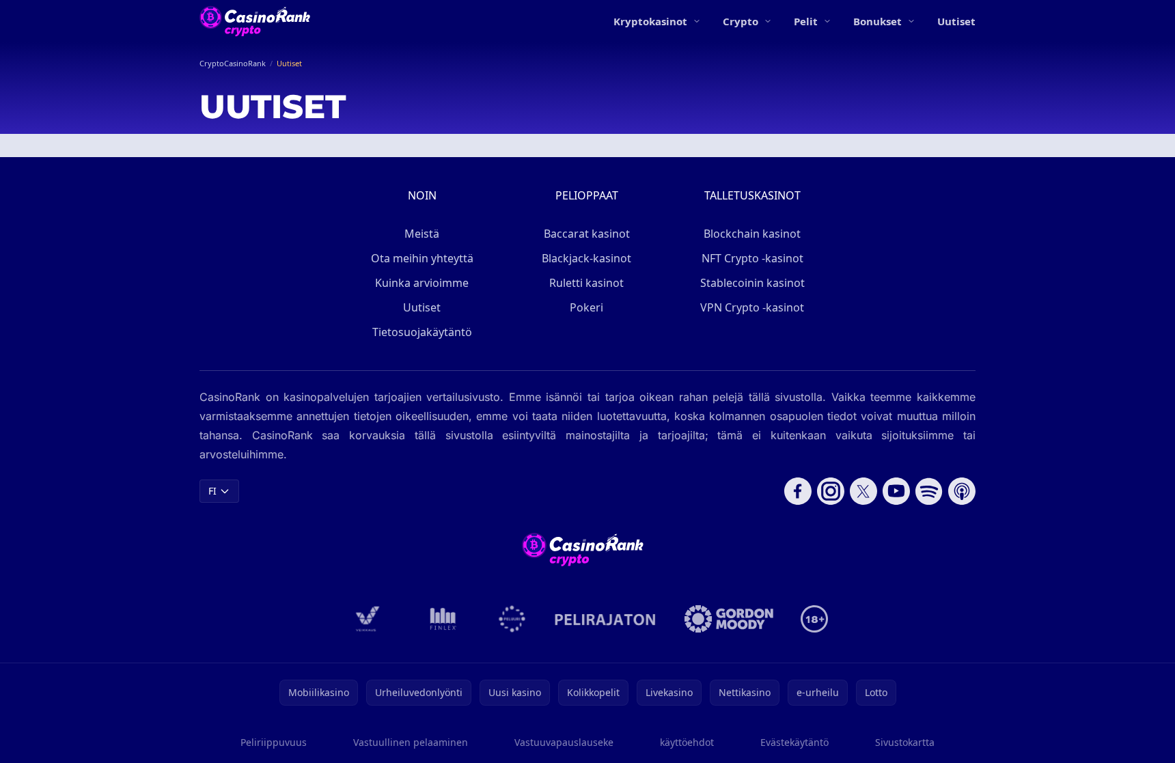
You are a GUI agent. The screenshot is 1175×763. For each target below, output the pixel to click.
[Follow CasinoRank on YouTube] (896, 491)
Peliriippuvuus (273, 742)
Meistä (421, 233)
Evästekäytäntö (794, 742)
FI (212, 490)
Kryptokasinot (650, 21)
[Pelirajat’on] (604, 619)
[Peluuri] (512, 619)
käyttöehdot (687, 742)
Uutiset (956, 21)
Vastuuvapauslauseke (563, 742)
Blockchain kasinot (752, 233)
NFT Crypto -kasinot (752, 258)
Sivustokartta (905, 742)
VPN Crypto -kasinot (752, 307)
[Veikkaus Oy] (368, 619)
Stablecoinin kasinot (752, 282)
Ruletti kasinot (586, 282)
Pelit (806, 21)
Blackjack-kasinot (586, 258)
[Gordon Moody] (729, 619)
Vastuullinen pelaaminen (410, 742)
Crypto (740, 21)
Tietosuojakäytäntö (422, 331)
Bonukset (877, 21)
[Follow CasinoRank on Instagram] (830, 491)
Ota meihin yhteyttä (422, 258)
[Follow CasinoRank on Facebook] (798, 491)
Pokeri (586, 307)
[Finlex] (443, 619)
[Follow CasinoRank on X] (863, 491)
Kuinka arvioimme (422, 282)
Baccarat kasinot (587, 233)
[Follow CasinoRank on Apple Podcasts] (962, 491)
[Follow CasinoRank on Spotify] (929, 491)
